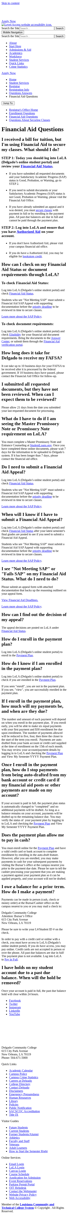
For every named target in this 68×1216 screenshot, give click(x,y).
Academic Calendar (21, 1070)
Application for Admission (25, 1177)
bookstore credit (32, 256)
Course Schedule (19, 1174)
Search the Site (10, 28)
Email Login (16, 1164)
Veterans (14, 1144)
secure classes (44, 210)
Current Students (19, 1130)
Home (12, 79)
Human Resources (20, 1097)
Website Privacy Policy (23, 1194)
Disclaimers (16, 1090)
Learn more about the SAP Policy (21, 316)
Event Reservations (20, 1181)
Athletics (14, 1137)
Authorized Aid (28, 232)
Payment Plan (24, 655)
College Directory (19, 1084)
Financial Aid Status (36, 166)
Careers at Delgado (20, 1080)
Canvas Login (17, 1170)
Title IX (13, 1114)
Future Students (18, 1127)
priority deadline (42, 306)
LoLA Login (16, 1167)
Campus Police (18, 1074)
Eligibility (15, 334)
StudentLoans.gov (41, 445)
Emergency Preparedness (24, 1094)
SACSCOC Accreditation (24, 1111)
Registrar (14, 86)
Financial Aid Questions (23, 116)
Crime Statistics (18, 66)
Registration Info (19, 89)
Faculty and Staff (19, 1141)
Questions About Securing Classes (29, 120)
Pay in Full (11, 959)
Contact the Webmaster (23, 1191)
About (13, 42)
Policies (13, 1104)
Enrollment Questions (22, 113)
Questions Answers (20, 93)
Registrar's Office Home (23, 109)
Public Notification (20, 1107)
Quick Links (16, 63)
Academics (15, 53)
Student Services (19, 59)
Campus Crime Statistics (23, 1077)
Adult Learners (18, 1147)
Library (13, 1101)
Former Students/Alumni (24, 1134)
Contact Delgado (19, 1087)
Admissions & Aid (20, 49)
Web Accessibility (19, 1198)
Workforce (15, 56)
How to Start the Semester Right (28, 1151)
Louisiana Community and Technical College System (28, 1206)
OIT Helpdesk (17, 1187)
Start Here (15, 46)
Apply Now (9, 21)
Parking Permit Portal (22, 1184)
